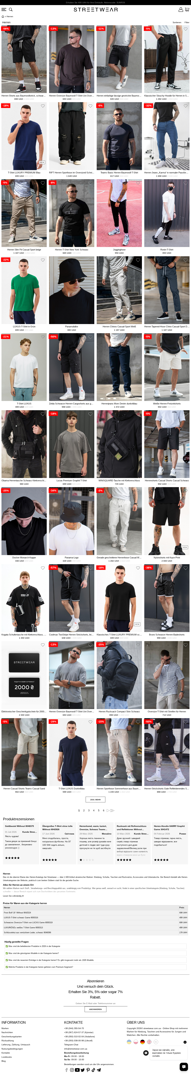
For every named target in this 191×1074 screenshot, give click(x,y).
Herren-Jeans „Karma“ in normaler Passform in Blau (167, 172)
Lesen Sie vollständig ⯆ (13, 896)
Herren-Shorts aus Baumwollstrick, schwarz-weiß (24, 95)
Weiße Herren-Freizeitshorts (167, 403)
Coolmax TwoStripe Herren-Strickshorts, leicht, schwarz (71, 634)
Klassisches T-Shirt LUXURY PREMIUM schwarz (119, 634)
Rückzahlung (7, 1040)
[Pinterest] (88, 1070)
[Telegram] (98, 1070)
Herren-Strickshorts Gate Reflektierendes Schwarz (167, 788)
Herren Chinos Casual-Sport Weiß (119, 326)
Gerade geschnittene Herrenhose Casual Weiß (119, 557)
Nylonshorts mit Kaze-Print (167, 557)
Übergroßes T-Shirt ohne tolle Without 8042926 (57, 828)
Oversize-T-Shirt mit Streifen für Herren (167, 711)
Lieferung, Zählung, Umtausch (15, 1044)
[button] (42, 29)
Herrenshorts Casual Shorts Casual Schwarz (167, 480)
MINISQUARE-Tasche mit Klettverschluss (119, 480)
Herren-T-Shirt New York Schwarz (71, 249)
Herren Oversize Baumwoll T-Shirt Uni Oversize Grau (71, 711)
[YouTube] (77, 1070)
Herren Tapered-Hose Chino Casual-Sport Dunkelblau (167, 326)
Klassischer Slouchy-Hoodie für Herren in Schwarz (167, 95)
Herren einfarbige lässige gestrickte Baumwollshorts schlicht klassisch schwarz (119, 95)
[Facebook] (66, 1070)
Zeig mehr (95, 800)
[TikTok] (93, 1070)
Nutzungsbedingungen (12, 1049)
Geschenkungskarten (11, 1036)
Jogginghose (119, 249)
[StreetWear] (96, 10)
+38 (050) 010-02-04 (74, 1036)
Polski (136, 1042)
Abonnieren (95, 1009)
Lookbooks (6, 1057)
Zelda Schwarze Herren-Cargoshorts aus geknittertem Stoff (71, 403)
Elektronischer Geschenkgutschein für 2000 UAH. (24, 711)
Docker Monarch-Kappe (24, 557)
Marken (5, 1028)
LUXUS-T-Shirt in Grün (24, 326)
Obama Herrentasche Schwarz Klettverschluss (24, 480)
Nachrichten (7, 1032)
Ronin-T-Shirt (166, 249)
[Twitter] (82, 1070)
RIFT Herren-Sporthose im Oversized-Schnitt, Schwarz (71, 172)
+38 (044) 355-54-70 (74, 1028)
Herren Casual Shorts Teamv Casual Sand (24, 788)
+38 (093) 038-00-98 (74, 1040)
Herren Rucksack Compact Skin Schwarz (119, 711)
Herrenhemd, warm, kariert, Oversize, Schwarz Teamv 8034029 (93, 828)
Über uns (136, 1022)
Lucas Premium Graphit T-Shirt (72, 480)
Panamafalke (71, 326)
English (149, 1042)
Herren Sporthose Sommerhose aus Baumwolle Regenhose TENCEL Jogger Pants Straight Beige (119, 788)
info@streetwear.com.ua (75, 1049)
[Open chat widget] (184, 1067)
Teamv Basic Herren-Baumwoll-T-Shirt (119, 172)
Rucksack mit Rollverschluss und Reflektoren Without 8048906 (131, 828)
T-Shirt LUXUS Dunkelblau (72, 788)
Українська (129, 1042)
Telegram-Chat (71, 1044)
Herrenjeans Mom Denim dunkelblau (119, 403)
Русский (156, 1042)
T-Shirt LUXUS (24, 403)
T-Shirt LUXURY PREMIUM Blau (24, 172)
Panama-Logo (71, 557)
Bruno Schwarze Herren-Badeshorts (167, 634)
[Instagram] (72, 1070)
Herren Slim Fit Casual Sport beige (24, 249)
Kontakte (5, 1053)
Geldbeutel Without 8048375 (19, 826)
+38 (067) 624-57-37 (74, 1032)
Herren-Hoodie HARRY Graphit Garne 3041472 (169, 828)
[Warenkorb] (187, 10)
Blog (3, 1061)
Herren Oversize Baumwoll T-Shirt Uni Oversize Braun (71, 95)
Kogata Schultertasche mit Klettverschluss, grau (24, 634)
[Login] (180, 10)
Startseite (2, 16)
